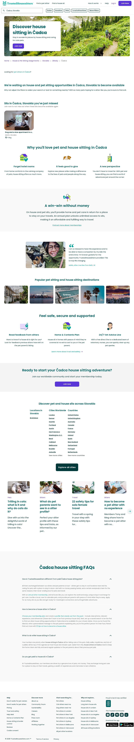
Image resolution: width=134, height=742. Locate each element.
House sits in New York (89, 711)
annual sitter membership (38, 595)
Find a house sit (58, 3)
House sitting (86, 701)
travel (74, 497)
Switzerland (72, 445)
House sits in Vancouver (90, 725)
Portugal (71, 449)
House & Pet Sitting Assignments (25, 61)
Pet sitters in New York (64, 714)
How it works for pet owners (17, 701)
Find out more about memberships (66, 225)
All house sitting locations (90, 728)
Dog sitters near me (63, 708)
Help (107, 3)
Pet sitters (60, 701)
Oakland (52, 442)
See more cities (55, 455)
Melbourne (53, 445)
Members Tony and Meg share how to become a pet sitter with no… (115, 519)
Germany (71, 432)
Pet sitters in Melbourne (65, 725)
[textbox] (22, 10)
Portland (52, 425)
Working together (38, 725)
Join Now (125, 3)
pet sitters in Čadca (22, 72)
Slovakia (45, 61)
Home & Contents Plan (15, 718)
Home (6, 61)
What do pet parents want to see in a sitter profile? (50, 506)
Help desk (10, 714)
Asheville (52, 452)
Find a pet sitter (42, 3)
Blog (33, 714)
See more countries (76, 455)
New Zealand (73, 442)
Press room (36, 718)
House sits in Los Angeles (90, 714)
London (52, 415)
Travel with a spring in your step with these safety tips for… (82, 519)
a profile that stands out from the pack (68, 616)
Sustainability (36, 708)
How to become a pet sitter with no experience (114, 505)
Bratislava (34, 418)
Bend (51, 439)
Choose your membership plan (33, 616)
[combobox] (22, 10)
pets (9, 497)
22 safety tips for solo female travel (83, 505)
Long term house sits (89, 704)
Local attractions (79, 10)
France (70, 428)
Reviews (10, 727)
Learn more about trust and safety (65, 351)
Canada (71, 425)
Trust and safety (13, 711)
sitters (42, 497)
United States (73, 415)
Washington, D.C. (55, 435)
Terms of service (42, 739)
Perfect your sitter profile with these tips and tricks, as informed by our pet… (49, 524)
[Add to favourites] (29, 114)
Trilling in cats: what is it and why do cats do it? (18, 506)
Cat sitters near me (63, 704)
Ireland (70, 435)
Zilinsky (55, 61)
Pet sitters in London (63, 711)
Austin (51, 428)
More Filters (94, 10)
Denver (51, 418)
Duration (58, 10)
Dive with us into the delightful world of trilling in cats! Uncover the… (18, 522)
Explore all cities (67, 467)
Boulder (52, 449)
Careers (34, 711)
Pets (67, 10)
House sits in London (88, 708)
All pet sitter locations (64, 731)
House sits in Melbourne (89, 721)
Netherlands (72, 452)
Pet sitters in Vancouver (65, 728)
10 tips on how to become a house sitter (51, 626)
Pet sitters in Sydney (63, 721)
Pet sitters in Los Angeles (65, 718)
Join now (18, 46)
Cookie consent (12, 730)
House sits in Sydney (88, 718)
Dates (49, 10)
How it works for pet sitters (16, 704)
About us (35, 701)
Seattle (52, 422)
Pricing (9, 708)
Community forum (39, 704)
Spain (70, 439)
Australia (71, 422)
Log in (113, 3)
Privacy (56, 739)
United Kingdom (74, 418)
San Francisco (54, 432)
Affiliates (35, 721)
